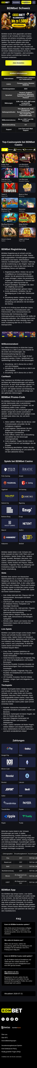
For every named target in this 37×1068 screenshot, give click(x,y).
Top (3, 149)
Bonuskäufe (29, 149)
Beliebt (11, 149)
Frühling (19, 149)
